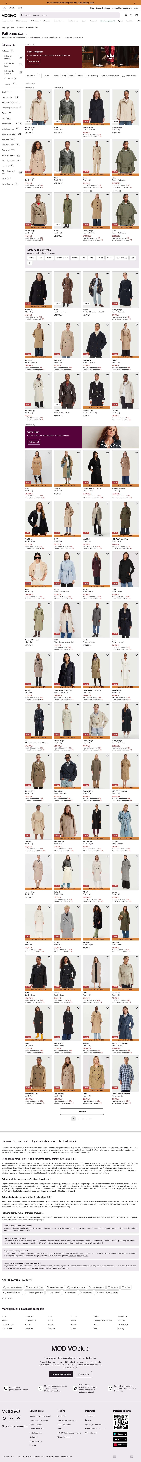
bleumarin (133, 1188)
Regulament (22, 1456)
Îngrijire (88, 1420)
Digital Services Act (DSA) (95, 1429)
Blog (93, 8)
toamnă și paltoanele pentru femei (21, 1148)
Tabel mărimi (90, 1416)
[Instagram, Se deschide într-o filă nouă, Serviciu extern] (4, 1418)
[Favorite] (131, 15)
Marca (71, 76)
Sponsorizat (28, 87)
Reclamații (34, 1437)
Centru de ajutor (36, 1441)
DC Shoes (121, 1320)
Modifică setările (33, 1456)
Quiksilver (29, 1329)
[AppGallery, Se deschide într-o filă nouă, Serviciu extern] (120, 1445)
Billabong (120, 1329)
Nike (95, 1329)
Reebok (4, 1320)
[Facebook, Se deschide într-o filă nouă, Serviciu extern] (18, 1418)
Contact (33, 1445)
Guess (86, 1256)
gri (123, 1188)
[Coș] (136, 15)
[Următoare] (134, 2)
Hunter (27, 1324)
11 (90, 1118)
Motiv (80, 76)
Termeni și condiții (71, 1437)
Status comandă (36, 1424)
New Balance (122, 1316)
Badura (73, 1316)
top (60, 1184)
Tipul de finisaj (92, 76)
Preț (64, 76)
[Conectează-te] (126, 15)
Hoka (96, 1316)
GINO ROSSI (7, 1329)
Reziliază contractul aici (39, 1420)
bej (126, 1188)
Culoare (56, 76)
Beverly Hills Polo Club (103, 1320)
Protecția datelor (66, 1456)
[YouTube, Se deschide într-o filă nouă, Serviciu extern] (11, 1418)
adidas (73, 1320)
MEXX (50, 1320)
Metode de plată (36, 1433)
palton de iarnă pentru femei (52, 1163)
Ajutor (136, 8)
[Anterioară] (6, 2)
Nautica (51, 1324)
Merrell (74, 1324)
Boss (79, 1256)
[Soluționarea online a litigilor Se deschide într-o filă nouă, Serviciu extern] (131, 1456)
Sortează (29, 76)
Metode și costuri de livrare (40, 1416)
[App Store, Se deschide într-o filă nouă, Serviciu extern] (120, 1439)
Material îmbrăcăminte (110, 76)
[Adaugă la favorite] (49, 91)
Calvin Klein (72, 1256)
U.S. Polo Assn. (123, 1324)
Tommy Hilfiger (7, 1324)
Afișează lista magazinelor (122, 8)
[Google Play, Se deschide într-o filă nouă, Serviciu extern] (120, 1434)
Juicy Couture (30, 1320)
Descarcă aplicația (104, 8)
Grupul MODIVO (71, 1424)
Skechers (51, 1329)
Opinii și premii (91, 1433)
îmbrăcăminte (19, 1168)
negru (119, 1188)
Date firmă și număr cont (67, 1420)
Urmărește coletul (37, 1429)
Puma (50, 1316)
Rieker (73, 1329)
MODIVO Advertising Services (71, 1433)
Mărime (46, 76)
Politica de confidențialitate (50, 1456)
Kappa (96, 1324)
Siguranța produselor (93, 1424)
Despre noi (62, 1416)
